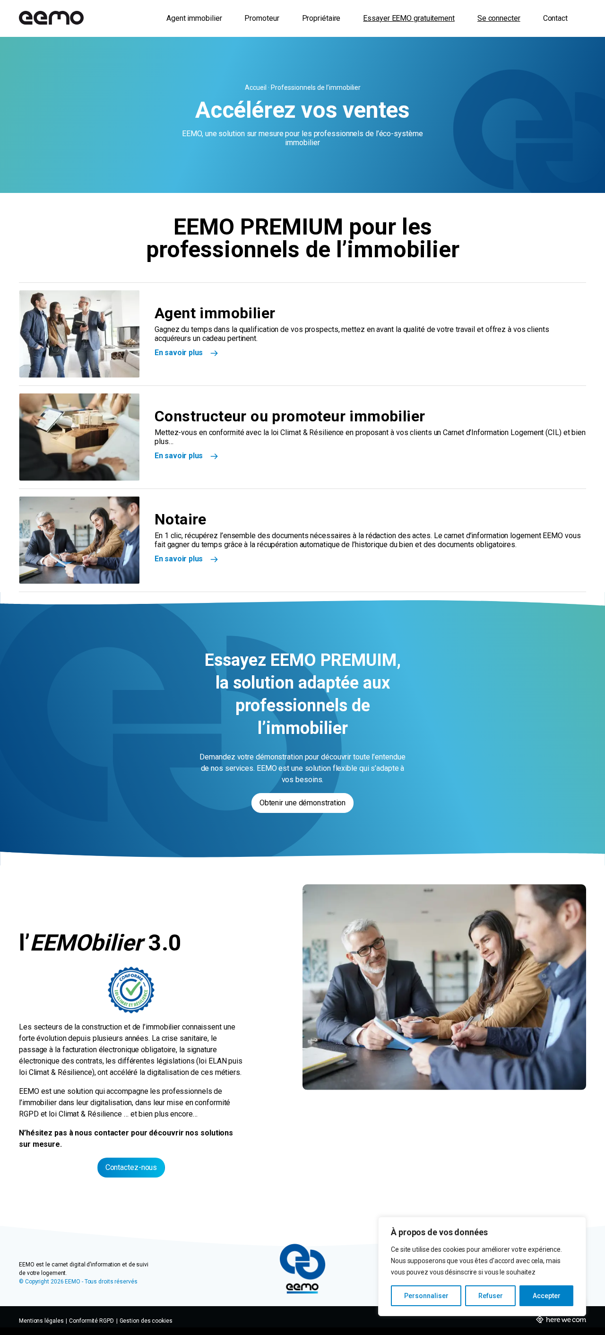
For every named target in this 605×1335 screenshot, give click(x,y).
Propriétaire (321, 18)
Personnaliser (426, 1296)
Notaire (181, 519)
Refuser (490, 1296)
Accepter (547, 1296)
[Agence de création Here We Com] (561, 1321)
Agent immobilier (194, 18)
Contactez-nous (131, 1167)
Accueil (256, 87)
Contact (555, 18)
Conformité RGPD (91, 1321)
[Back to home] (51, 18)
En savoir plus (179, 352)
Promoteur (261, 18)
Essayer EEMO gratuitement (409, 18)
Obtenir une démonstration (302, 802)
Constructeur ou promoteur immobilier (290, 416)
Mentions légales (41, 1321)
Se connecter (498, 18)
